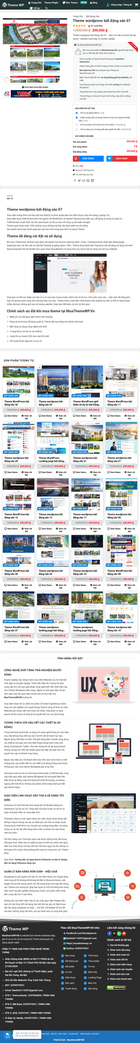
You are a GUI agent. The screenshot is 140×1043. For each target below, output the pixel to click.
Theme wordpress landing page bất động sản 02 (85, 629)
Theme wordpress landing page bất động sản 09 (51, 629)
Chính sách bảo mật (119, 974)
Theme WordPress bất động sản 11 (119, 403)
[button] (46, 8)
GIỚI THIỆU (62, 1034)
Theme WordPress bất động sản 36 (16, 403)
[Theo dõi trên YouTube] (124, 933)
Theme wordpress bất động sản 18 (119, 629)
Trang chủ (78, 16)
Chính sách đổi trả (119, 959)
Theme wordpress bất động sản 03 (51, 403)
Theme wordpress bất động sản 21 (85, 459)
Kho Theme (72, 2)
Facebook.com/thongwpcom (81, 933)
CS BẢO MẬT (73, 1034)
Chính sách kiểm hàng (121, 964)
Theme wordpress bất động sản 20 (51, 572)
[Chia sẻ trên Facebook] (75, 180)
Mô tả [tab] (10, 198)
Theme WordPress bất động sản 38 (119, 572)
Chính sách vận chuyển (121, 969)
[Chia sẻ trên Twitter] (79, 180)
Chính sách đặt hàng (120, 950)
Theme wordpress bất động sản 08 (119, 516)
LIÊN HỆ (53, 1034)
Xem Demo (12, 416)
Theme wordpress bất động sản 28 (16, 459)
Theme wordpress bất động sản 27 (119, 459)
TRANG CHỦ (44, 1034)
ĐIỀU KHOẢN (85, 1034)
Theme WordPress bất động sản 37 (16, 629)
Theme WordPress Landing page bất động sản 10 (51, 459)
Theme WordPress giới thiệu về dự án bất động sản (86, 403)
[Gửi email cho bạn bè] (83, 180)
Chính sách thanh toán (121, 979)
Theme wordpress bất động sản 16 (85, 572)
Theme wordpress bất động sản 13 (51, 516)
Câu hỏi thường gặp (119, 945)
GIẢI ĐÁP (95, 1034)
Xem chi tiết (28, 417)
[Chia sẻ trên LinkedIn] (92, 180)
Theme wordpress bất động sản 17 (85, 516)
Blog (95, 2)
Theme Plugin (51, 2)
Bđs (91, 175)
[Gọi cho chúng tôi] (119, 933)
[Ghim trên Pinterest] (88, 180)
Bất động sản (93, 16)
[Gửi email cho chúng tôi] (114, 933)
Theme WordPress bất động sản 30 (16, 572)
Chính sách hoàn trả (119, 954)
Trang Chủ (36, 2)
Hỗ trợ (37, 8)
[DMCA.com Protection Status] (116, 987)
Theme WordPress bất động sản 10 (16, 516)
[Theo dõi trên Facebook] (109, 933)
